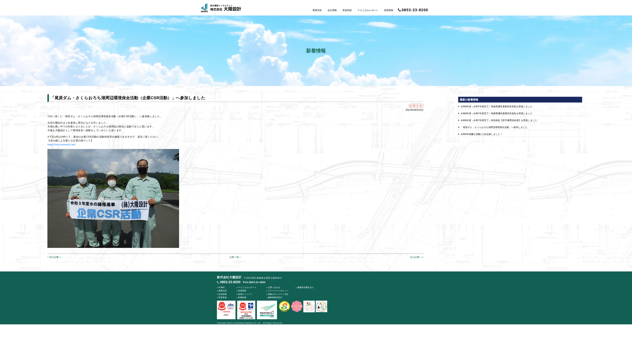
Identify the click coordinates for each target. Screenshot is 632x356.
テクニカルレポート (367, 10)
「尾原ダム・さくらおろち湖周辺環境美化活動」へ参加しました (494, 127)
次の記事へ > (416, 257)
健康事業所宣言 (275, 297)
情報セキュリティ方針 (278, 294)
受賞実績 (347, 10)
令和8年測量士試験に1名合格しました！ (481, 134)
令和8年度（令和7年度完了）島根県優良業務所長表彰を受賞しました (496, 106)
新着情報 (242, 297)
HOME (221, 287)
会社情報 (332, 10)
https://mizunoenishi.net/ (61, 144)
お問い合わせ (274, 287)
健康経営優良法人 (305, 287)
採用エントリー (245, 294)
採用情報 (388, 10)
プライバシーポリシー (278, 291)
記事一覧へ (235, 257)
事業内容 (317, 10)
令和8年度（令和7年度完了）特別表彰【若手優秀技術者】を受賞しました (499, 120)
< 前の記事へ (54, 257)
